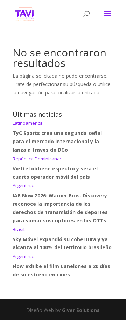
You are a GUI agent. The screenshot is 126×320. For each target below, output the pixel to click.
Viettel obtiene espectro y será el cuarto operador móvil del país (55, 168)
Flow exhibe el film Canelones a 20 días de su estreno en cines (61, 266)
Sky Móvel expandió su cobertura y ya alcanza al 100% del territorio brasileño (62, 239)
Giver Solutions (81, 310)
